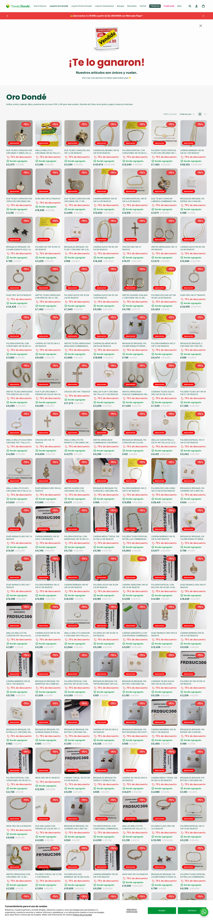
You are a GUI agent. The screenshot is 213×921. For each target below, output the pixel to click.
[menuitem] (40, 6)
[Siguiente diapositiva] (203, 15)
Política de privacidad (82, 915)
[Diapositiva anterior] (7, 15)
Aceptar (161, 910)
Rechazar (192, 910)
